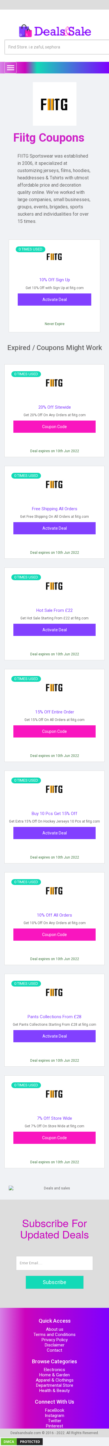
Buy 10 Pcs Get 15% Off (54, 813)
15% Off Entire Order (54, 712)
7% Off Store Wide (54, 1118)
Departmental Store (54, 1385)
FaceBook (54, 1410)
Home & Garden (54, 1375)
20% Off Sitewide (54, 407)
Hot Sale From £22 (54, 610)
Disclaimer (55, 1345)
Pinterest (54, 1426)
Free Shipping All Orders (54, 508)
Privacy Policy (55, 1339)
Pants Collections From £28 (54, 1016)
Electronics (54, 1369)
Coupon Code (54, 426)
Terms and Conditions (54, 1334)
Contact (54, 1350)
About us (54, 1329)
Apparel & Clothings (55, 1380)
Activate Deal (54, 299)
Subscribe (54, 1282)
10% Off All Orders (54, 915)
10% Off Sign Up (54, 279)
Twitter (54, 1420)
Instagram (54, 1415)
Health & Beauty (54, 1390)
